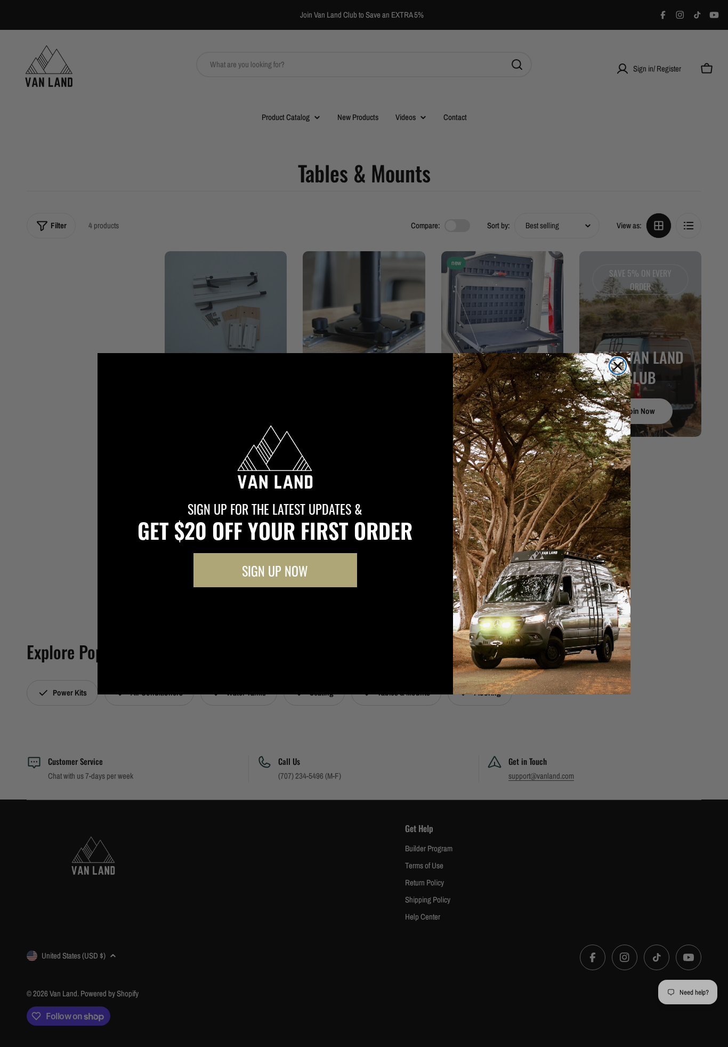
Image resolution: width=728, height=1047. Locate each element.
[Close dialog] (617, 365)
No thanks (275, 611)
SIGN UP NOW (275, 570)
